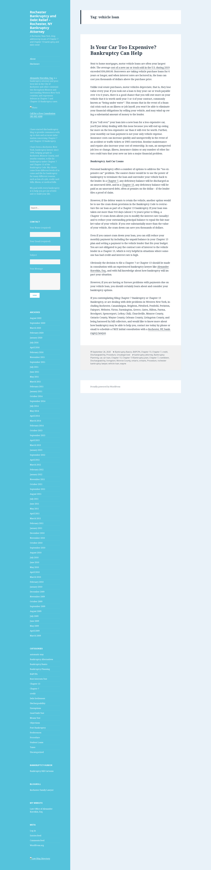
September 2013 (37, 435)
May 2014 (34, 411)
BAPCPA (33, 674)
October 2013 (36, 430)
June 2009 (34, 621)
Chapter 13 (35, 683)
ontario (135, 360)
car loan (106, 357)
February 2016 (36, 352)
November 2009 (37, 596)
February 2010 (36, 582)
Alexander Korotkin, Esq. (41, 78)
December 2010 (37, 533)
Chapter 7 (34, 688)
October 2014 (36, 396)
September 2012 (37, 455)
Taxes (32, 747)
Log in (33, 830)
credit (33, 693)
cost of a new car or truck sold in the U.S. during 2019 (140, 67)
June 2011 (34, 503)
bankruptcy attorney (143, 354)
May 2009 (34, 626)
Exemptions (35, 708)
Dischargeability (37, 703)
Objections (35, 722)
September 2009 (37, 606)
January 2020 (36, 337)
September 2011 (37, 489)
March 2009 (35, 635)
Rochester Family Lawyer (42, 790)
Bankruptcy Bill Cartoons (41, 771)
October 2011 (36, 484)
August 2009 (35, 611)
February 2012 (36, 469)
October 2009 (36, 601)
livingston (111, 360)
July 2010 (34, 557)
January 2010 (36, 586)
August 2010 (35, 552)
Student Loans (36, 742)
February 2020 (36, 332)
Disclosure (35, 64)
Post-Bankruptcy (38, 727)
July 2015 (34, 367)
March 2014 (35, 420)
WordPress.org (37, 845)
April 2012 (35, 459)
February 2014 (36, 425)
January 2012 (36, 474)
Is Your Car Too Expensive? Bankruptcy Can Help (123, 50)
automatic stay (37, 654)
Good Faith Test (37, 713)
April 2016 (35, 347)
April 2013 (35, 440)
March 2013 (35, 445)
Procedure (35, 737)
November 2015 (37, 357)
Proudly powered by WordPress (105, 386)
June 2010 (34, 562)
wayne (123, 363)
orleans (142, 360)
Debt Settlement (37, 698)
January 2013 (36, 450)
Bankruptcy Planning (40, 669)
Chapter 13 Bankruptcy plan (135, 357)
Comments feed (37, 840)
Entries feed (35, 835)
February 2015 (36, 386)
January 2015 (36, 391)
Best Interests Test (38, 679)
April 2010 (35, 572)
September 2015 (37, 362)
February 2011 (36, 523)
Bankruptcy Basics (38, 664)
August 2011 (35, 494)
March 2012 (35, 464)
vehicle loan (113, 363)
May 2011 (34, 508)
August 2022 (35, 318)
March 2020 (35, 328)
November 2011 (37, 479)
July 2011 (34, 499)
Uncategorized (37, 752)
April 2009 (35, 630)
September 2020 (37, 323)
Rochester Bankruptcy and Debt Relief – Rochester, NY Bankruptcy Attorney (43, 22)
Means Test (35, 718)
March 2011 (35, 518)
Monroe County (123, 360)
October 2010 (36, 542)
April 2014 (35, 415)
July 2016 (34, 342)
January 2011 (36, 528)
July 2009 (34, 616)
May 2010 (34, 567)
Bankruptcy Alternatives (41, 659)
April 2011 (35, 513)
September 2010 (37, 547)
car (101, 357)
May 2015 (34, 376)
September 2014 (37, 401)
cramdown (164, 357)
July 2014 (34, 406)
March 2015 (35, 381)
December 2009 (37, 591)
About (33, 59)
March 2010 (35, 577)
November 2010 (37, 538)
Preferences (35, 732)
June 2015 (34, 372)
